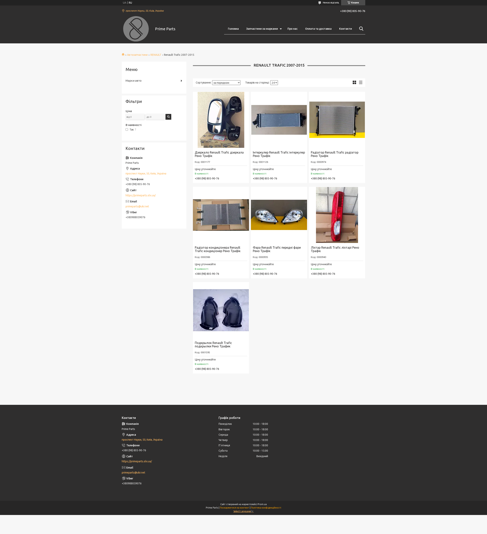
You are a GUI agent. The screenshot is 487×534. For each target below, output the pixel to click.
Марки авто (134, 80)
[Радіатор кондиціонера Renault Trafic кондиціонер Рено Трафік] (221, 215)
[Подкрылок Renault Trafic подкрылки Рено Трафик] (221, 310)
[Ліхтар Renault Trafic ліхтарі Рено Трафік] (337, 215)
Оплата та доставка (318, 28)
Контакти (345, 28)
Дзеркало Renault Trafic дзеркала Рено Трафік (219, 154)
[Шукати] (360, 28)
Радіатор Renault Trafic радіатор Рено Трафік (334, 154)
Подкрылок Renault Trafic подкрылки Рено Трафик (213, 344)
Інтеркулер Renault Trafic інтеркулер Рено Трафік (279, 154)
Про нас (292, 28)
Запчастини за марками (262, 28)
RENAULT (155, 54)
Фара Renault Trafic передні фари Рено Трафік (277, 249)
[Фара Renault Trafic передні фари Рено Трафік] (279, 215)
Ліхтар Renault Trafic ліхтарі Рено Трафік (335, 249)
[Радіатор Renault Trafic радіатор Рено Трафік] (337, 120)
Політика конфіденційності (266, 507)
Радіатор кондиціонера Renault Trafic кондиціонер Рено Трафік (217, 249)
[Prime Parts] (136, 29)
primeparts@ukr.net (137, 206)
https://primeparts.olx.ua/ (141, 195)
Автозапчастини (137, 54)
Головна (233, 28)
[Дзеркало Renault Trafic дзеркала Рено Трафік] (221, 120)
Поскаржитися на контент (234, 507)
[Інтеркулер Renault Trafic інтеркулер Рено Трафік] (279, 120)
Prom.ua (262, 504)
